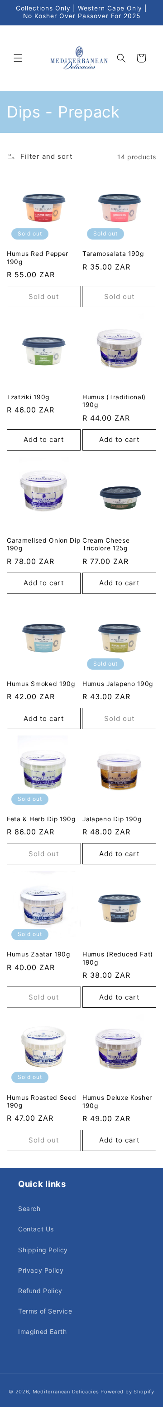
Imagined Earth (42, 1331)
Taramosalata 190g (113, 253)
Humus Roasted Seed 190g (41, 1101)
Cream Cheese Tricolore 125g (105, 544)
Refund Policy (40, 1290)
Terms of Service (45, 1311)
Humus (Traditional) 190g (114, 400)
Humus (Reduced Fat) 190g (117, 958)
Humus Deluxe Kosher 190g (117, 1101)
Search (29, 1208)
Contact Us (36, 1229)
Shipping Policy (43, 1250)
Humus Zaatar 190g (38, 954)
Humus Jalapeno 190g (117, 683)
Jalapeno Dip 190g (112, 819)
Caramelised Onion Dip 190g (44, 544)
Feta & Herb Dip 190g (41, 819)
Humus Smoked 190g (41, 683)
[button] (18, 58)
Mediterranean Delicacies (66, 1391)
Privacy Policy (40, 1270)
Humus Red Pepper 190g (37, 257)
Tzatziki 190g (28, 397)
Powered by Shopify (127, 1391)
